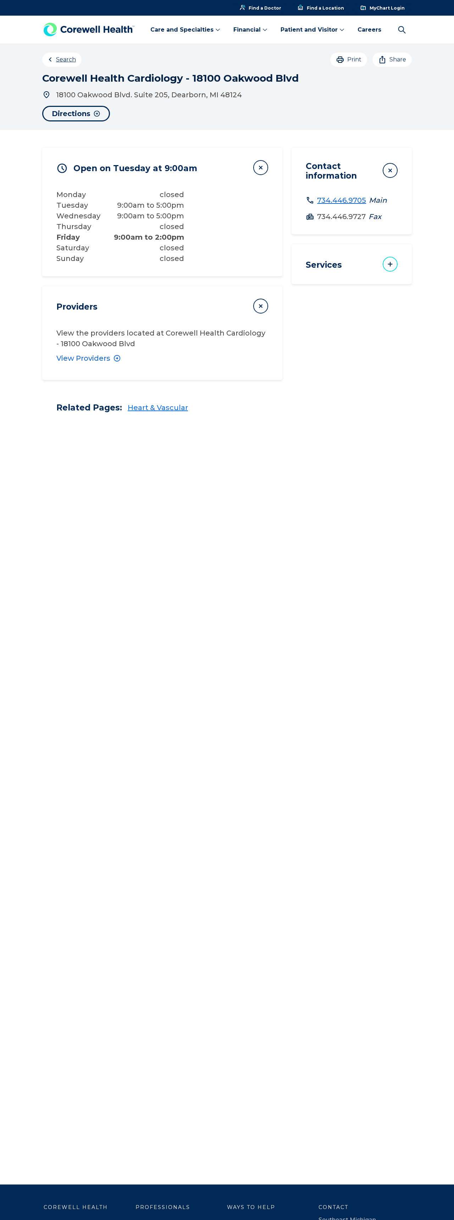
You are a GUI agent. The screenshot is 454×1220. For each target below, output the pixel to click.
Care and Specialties (182, 29)
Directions (71, 113)
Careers (369, 29)
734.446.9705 (341, 200)
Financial (247, 29)
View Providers (83, 358)
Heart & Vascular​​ (158, 407)
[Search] (401, 29)
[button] (162, 167)
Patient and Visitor (309, 29)
